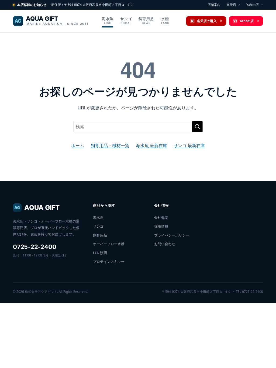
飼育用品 (146, 20)
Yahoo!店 (246, 21)
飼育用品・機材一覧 (110, 145)
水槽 (165, 20)
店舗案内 (214, 4)
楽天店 (233, 4)
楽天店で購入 (206, 21)
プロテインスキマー (109, 261)
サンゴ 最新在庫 (189, 145)
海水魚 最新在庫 (151, 145)
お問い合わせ (164, 243)
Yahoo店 (254, 4)
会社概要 (161, 217)
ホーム (77, 145)
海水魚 (107, 20)
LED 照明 (100, 252)
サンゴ (126, 20)
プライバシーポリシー (171, 235)
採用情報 (161, 226)
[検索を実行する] (197, 126)
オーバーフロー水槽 (109, 243)
